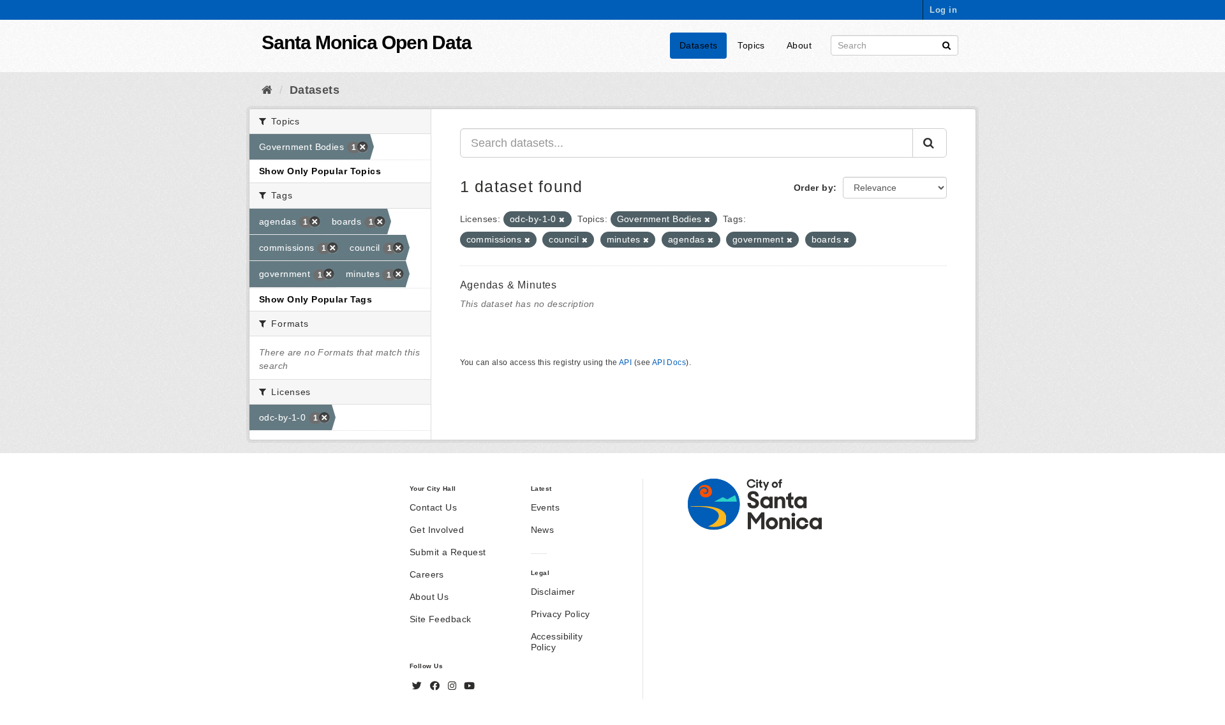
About (799, 45)
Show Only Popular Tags (315, 299)
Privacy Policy (560, 614)
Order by (813, 188)
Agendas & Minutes (509, 285)
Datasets (698, 45)
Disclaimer (553, 592)
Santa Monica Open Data (366, 42)
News (542, 530)
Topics (751, 45)
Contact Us (433, 507)
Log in (943, 10)
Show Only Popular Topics (320, 171)
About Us (429, 597)
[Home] (267, 90)
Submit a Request (448, 552)
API (625, 362)
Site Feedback (440, 619)
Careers (427, 574)
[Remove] (562, 219)
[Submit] (946, 44)
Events (545, 507)
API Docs (669, 362)
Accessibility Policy (557, 641)
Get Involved (437, 530)
